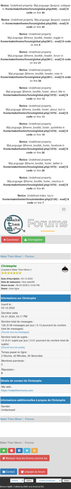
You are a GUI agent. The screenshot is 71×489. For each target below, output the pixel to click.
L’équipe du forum (34, 471)
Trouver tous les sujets (13, 347)
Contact (10, 471)
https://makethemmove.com (17, 390)
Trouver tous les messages (15, 332)
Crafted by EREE (20, 487)
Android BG (38, 487)
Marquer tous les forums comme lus (26, 458)
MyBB (9, 487)
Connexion (12, 239)
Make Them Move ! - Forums (17, 256)
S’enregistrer (35, 239)
